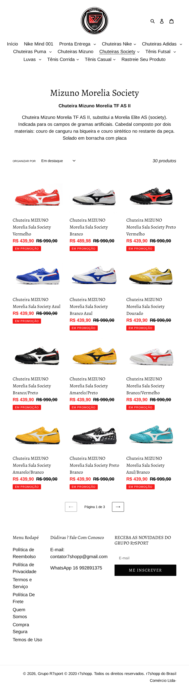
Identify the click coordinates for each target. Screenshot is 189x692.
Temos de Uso (27, 639)
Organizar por (24, 161)
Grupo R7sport (51, 673)
